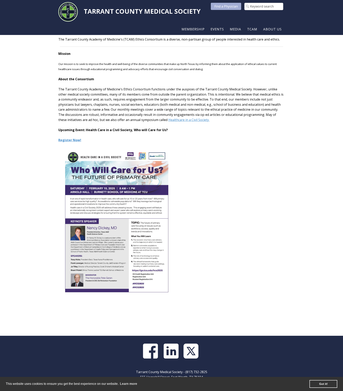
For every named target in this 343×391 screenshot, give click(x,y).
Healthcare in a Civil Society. (188, 120)
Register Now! (69, 140)
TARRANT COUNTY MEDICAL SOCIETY (142, 11)
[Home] (68, 11)
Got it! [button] (323, 383)
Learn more (128, 383)
